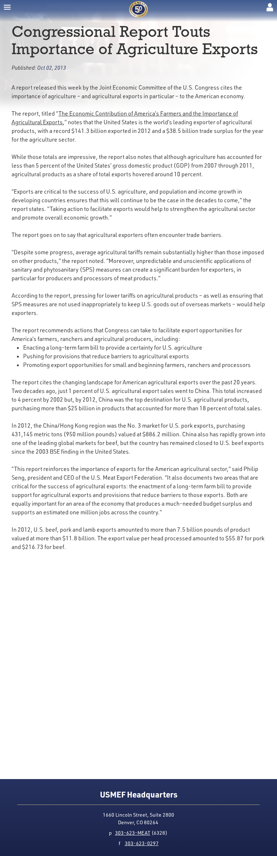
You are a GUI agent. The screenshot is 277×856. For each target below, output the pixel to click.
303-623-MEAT (132, 833)
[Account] (270, 7)
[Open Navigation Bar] (7, 7)
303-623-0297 (142, 843)
